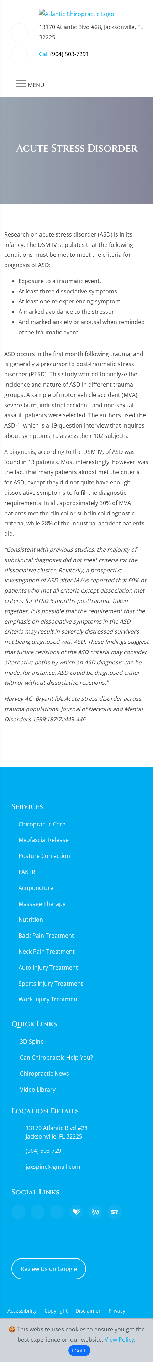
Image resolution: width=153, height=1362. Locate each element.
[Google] (18, 1212)
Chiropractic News (44, 1073)
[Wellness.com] (95, 1212)
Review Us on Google (49, 1269)
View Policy (119, 1340)
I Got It (79, 1350)
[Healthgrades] (76, 1212)
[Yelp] (57, 1212)
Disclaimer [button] (88, 1310)
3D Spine (32, 1041)
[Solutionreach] (114, 1212)
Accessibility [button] (22, 1310)
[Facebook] (38, 1212)
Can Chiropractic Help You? (56, 1057)
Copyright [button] (56, 1310)
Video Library (38, 1089)
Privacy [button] (117, 1310)
